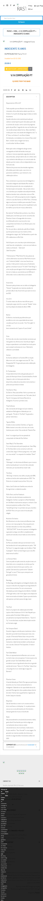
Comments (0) (21, 746)
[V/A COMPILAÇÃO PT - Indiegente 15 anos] (21, 41)
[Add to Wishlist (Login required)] (30, 69)
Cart (31, 9)
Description (10, 97)
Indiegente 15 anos (22, 33)
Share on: (6, 90)
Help (30, 6)
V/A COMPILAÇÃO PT (27, 31)
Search (22, 22)
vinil (15, 31)
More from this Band (22, 81)
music (9, 31)
